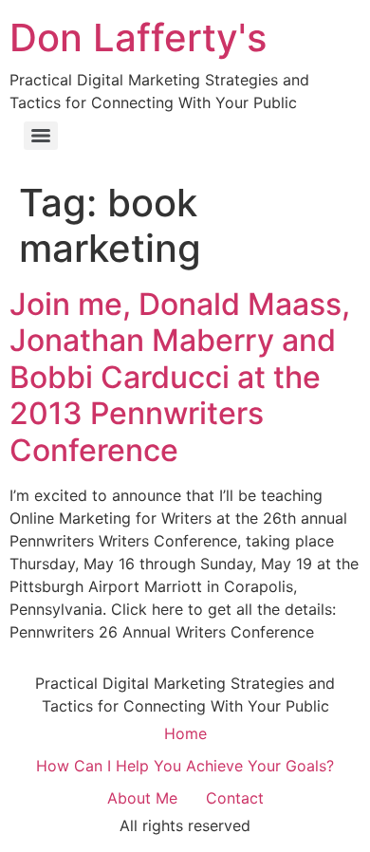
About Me (142, 797)
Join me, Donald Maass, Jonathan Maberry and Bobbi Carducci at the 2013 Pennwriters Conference (179, 377)
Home (185, 733)
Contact (235, 797)
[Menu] (41, 135)
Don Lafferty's (138, 37)
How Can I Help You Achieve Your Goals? (185, 765)
